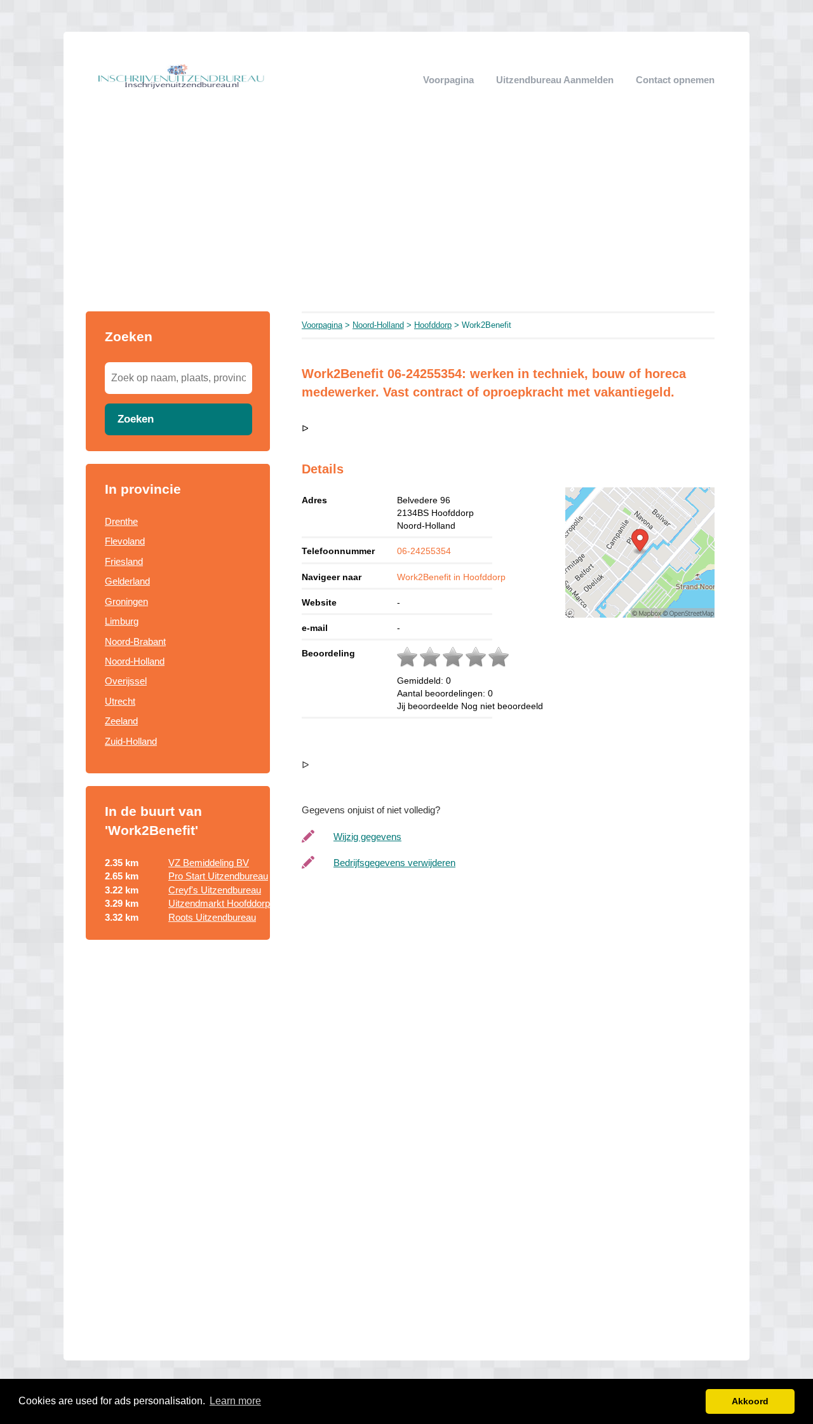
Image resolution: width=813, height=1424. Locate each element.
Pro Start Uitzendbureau (218, 876)
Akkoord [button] (750, 1401)
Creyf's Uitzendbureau (214, 890)
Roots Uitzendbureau (212, 917)
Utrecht (120, 701)
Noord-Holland (135, 661)
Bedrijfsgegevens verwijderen (394, 862)
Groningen (126, 601)
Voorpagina (448, 79)
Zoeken (136, 418)
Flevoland (125, 541)
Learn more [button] (235, 1400)
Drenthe (121, 521)
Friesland (124, 561)
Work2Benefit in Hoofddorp (451, 577)
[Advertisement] (406, 216)
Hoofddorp (433, 325)
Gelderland (127, 581)
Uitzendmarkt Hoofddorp (219, 903)
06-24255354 (424, 551)
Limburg (121, 621)
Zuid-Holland (131, 741)
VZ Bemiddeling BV (208, 862)
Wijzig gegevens (367, 836)
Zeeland (121, 720)
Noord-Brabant (135, 641)
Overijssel (126, 680)
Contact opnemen (675, 79)
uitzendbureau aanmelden (555, 79)
